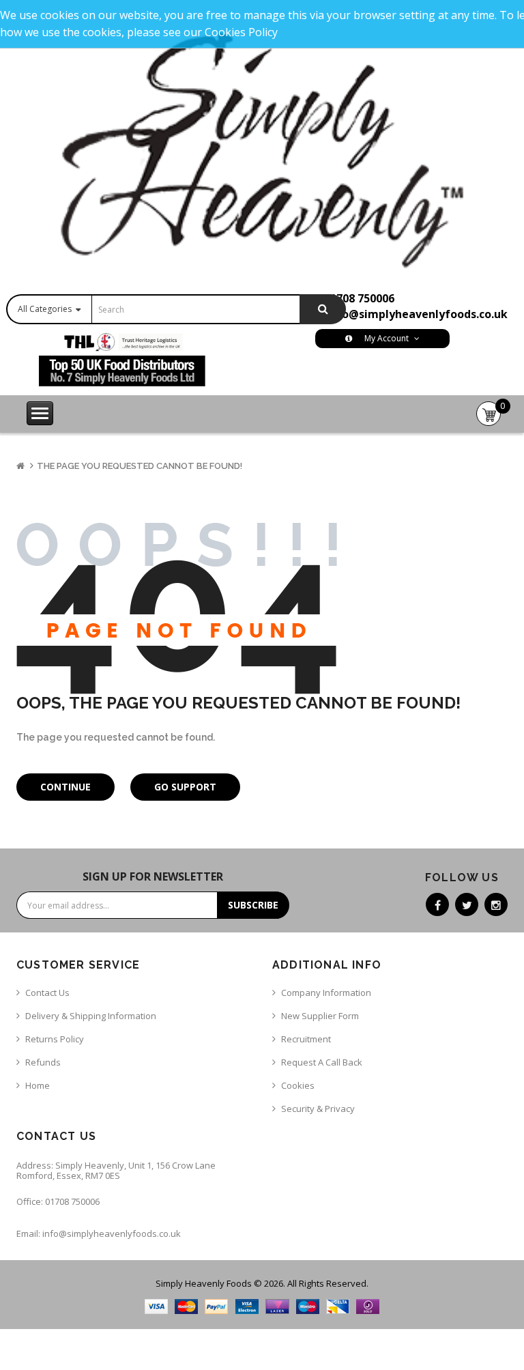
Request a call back (321, 1062)
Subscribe (253, 904)
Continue (65, 786)
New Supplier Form (320, 1016)
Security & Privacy (318, 1108)
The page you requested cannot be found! (139, 466)
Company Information (326, 992)
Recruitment (306, 1039)
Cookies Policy (241, 32)
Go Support (185, 786)
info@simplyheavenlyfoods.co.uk (417, 314)
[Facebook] (437, 904)
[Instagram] (496, 904)
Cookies (298, 1085)
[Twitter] (466, 904)
